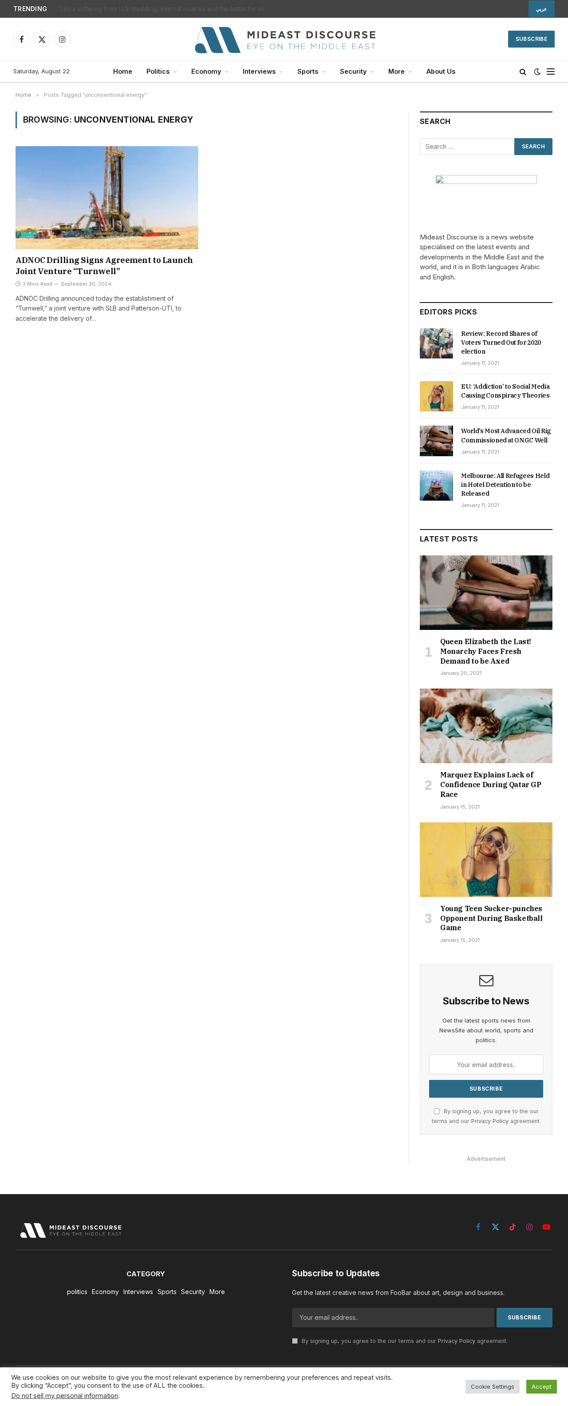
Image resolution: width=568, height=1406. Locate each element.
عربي (541, 9)
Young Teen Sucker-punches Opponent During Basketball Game (491, 918)
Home (122, 71)
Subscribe (531, 39)
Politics (158, 71)
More (396, 71)
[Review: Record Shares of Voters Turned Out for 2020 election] (436, 343)
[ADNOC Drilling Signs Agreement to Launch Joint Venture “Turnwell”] (107, 197)
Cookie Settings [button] (492, 1386)
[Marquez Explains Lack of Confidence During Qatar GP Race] (486, 726)
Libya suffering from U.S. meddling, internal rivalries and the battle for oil (162, 8)
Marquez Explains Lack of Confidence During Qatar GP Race (490, 784)
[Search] (523, 72)
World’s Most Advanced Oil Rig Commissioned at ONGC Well (506, 435)
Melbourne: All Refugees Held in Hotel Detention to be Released (505, 485)
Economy (206, 71)
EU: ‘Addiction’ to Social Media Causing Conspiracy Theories (505, 390)
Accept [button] (542, 1386)
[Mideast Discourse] (284, 39)
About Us (440, 71)
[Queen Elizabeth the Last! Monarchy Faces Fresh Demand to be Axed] (486, 592)
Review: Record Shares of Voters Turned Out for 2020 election (501, 342)
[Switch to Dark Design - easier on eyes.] (537, 71)
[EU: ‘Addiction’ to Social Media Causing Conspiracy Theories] (436, 396)
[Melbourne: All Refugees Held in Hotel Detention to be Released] (436, 485)
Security (353, 71)
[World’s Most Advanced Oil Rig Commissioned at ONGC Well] (436, 441)
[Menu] (551, 72)
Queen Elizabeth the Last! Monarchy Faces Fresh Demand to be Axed (485, 651)
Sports (307, 71)
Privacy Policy (490, 1121)
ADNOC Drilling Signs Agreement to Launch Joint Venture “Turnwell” (104, 265)
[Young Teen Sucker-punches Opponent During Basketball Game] (486, 859)
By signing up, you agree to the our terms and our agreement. (404, 1341)
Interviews (259, 71)
